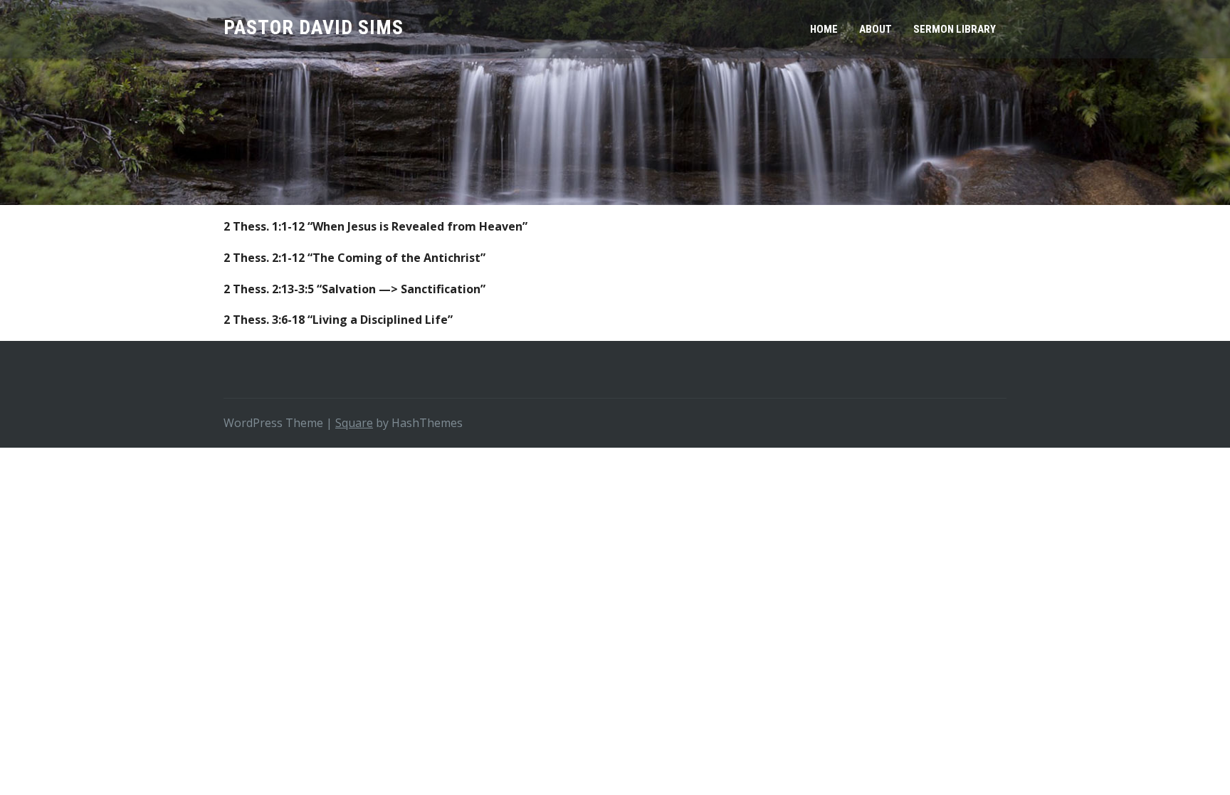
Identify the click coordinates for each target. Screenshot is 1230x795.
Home (824, 29)
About (875, 29)
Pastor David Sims (314, 27)
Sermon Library (954, 29)
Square (354, 423)
